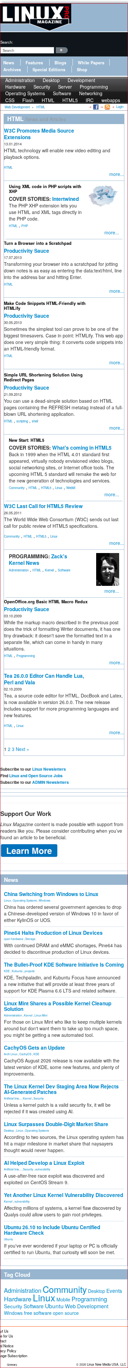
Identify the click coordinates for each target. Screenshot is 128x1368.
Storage (30, 939)
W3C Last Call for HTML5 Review (43, 506)
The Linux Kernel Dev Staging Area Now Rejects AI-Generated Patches (61, 1089)
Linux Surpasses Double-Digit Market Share (56, 1124)
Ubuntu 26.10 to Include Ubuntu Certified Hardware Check (52, 1230)
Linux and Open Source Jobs (36, 776)
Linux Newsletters (49, 769)
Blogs (60, 63)
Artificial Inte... (12, 1098)
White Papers (91, 63)
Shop (82, 70)
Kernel (49, 570)
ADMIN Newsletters (50, 782)
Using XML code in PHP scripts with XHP (45, 188)
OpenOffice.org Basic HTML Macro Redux (46, 602)
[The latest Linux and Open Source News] (107, 106)
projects (29, 971)
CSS (9, 100)
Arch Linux (10, 1054)
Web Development (86, 1306)
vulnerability (42, 1169)
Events (114, 1290)
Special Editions (48, 70)
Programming (25, 655)
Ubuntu (8, 1239)
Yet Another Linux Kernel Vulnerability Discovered (63, 1195)
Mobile (63, 1299)
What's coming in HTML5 (82, 447)
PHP (24, 226)
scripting (22, 421)
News (8, 63)
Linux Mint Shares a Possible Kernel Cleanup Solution (57, 1006)
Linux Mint (40, 1015)
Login (119, 106)
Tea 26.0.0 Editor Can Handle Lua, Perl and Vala (44, 679)
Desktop (9, 1130)
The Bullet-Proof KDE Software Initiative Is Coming (64, 964)
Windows (44, 900)
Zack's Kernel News (38, 559)
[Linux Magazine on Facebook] (95, 106)
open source (66, 1313)
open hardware (13, 939)
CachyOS (25, 1054)
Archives (12, 70)
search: (6, 42)
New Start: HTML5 (26, 440)
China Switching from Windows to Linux (51, 894)
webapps (110, 100)
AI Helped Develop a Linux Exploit (44, 1162)
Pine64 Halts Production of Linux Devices (53, 932)
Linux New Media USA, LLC (106, 1364)
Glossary (12, 1364)
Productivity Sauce (26, 250)
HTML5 (70, 100)
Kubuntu (17, 971)
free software (38, 1312)
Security (38, 1098)
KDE (7, 971)
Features (34, 63)
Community (17, 487)
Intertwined (65, 199)
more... (116, 174)
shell (35, 421)
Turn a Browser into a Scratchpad (38, 243)
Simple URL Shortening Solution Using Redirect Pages (43, 377)
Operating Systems (25, 93)
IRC (90, 100)
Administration (19, 570)
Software (62, 93)
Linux (58, 487)
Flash (28, 100)
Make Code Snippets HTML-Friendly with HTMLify (45, 305)
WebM (70, 487)
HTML (48, 100)
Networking (90, 93)
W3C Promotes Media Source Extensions (39, 134)
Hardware (18, 1298)
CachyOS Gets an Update (34, 1047)
